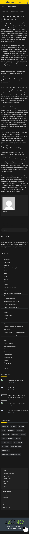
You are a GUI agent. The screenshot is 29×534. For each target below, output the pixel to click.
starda (22, 434)
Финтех (6, 368)
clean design (11, 430)
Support (5, 486)
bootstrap (21, 426)
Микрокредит (8, 363)
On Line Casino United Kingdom (16, 403)
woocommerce (18, 442)
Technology (7, 351)
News (5, 318)
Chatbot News (8, 282)
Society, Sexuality (8, 343)
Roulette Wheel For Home (15, 387)
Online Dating (7, 321)
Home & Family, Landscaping (11, 307)
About (4, 483)
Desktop (5, 495)
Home (2, 6)
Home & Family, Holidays (10, 304)
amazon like (5, 426)
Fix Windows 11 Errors (9, 298)
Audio (4, 502)
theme (18, 438)
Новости (6, 365)
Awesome (13, 426)
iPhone (4, 505)
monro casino (15, 434)
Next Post (24, 223)
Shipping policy (7, 478)
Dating (6, 284)
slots (5, 337)
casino (6, 279)
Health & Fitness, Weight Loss (11, 301)
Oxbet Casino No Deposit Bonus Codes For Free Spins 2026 (16, 396)
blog (5, 276)
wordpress (5, 446)
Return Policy (6, 481)
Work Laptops (6, 507)
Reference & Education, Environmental (14, 335)
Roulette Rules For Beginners (15, 380)
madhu (22, 11)
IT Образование (8, 310)
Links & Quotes (8, 315)
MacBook (5, 497)
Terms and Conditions (8, 473)
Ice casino (11, 98)
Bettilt (5, 270)
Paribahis (6, 323)
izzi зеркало (5, 434)
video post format (6, 442)
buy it (3, 430)
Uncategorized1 (8, 357)
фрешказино (5, 450)
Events (6, 296)
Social (5, 340)
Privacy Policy (6, 476)
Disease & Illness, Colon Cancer (12, 293)
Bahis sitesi (7, 262)
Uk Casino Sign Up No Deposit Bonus (18, 410)
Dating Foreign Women (10, 287)
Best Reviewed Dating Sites (11, 268)
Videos (6, 360)
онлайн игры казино (16, 446)
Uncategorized (12, 6)
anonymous (7, 259)
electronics (20, 430)
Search (20, 2)
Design (6, 290)
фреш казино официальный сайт (11, 454)
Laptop (4, 500)
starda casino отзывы (8, 438)
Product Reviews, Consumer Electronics (14, 332)
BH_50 (5, 273)
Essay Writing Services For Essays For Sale (7, 225)
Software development (10, 346)
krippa (6, 312)
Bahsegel (6, 265)
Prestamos (7, 329)
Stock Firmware (8, 349)
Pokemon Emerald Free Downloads (13, 326)
